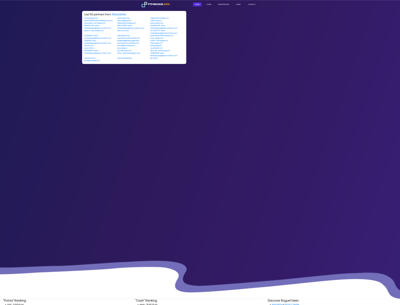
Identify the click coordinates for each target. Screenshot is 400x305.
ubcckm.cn (88, 45)
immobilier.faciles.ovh (126, 45)
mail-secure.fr (156, 20)
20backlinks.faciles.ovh (126, 23)
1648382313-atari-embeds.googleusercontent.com (97, 51)
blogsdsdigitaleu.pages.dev (128, 40)
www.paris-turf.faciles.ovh (95, 23)
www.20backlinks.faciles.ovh (161, 35)
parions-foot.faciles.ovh (94, 30)
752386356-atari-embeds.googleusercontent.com (163, 54)
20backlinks (119, 14)
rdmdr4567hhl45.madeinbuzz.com (98, 20)
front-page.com (157, 38)
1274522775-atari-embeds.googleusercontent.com (163, 31)
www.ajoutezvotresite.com (128, 43)
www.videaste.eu (124, 20)
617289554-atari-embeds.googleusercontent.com (97, 36)
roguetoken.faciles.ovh (159, 18)
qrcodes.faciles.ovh (92, 60)
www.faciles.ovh (156, 23)
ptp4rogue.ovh (156, 43)
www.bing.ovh (155, 45)
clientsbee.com (123, 35)
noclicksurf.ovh (156, 48)
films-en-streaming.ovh (160, 50)
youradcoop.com (124, 50)
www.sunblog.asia (124, 58)
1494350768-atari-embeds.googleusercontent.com (163, 26)
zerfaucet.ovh (90, 58)
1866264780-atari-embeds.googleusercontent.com (97, 26)
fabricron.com (123, 30)
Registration (223, 4)
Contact (252, 4)
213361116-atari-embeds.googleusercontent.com (97, 41)
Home (198, 4)
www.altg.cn (122, 48)
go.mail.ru (154, 58)
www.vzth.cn (89, 48)
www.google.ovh (91, 18)
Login (209, 4)
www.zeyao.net (123, 18)
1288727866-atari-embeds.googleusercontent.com (130, 26)
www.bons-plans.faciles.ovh (128, 38)
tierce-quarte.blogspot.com (128, 53)
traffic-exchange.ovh (159, 40)
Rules (238, 4)
